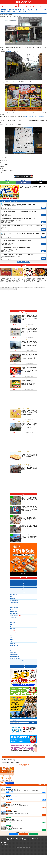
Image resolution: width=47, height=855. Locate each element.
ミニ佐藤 (7, 290)
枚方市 (11, 637)
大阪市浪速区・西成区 (14, 617)
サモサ (27, 287)
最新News (9, 5)
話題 (33, 5)
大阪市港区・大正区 (13, 611)
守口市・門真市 (12, 622)
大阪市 (11, 596)
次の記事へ (38, 180)
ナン (34, 287)
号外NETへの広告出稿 (27, 838)
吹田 (29, 2)
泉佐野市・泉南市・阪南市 (14, 656)
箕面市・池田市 (12, 628)
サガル (24, 287)
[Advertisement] (23, 302)
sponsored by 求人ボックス (12, 201)
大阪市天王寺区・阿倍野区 (14, 613)
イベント (37, 5)
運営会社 (13, 838)
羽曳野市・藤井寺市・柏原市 (15, 658)
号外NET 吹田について (22, 839)
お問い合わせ (35, 838)
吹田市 (11, 624)
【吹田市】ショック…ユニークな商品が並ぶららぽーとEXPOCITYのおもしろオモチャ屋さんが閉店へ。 (29, 527)
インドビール (10, 287)
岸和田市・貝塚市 (13, 652)
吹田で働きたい (4, 201)
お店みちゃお (26, 5)
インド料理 (15, 287)
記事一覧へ (23, 180)
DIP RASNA (2, 287)
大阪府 (10, 14)
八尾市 (11, 641)
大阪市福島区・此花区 (14, 602)
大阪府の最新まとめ (13, 594)
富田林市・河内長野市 (14, 654)
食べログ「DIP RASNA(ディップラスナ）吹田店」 (34, 116)
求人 (12, 5)
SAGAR (6, 287)
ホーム (9, 838)
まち (30, 5)
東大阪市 (11, 639)
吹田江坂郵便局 (9, 51)
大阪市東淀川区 (12, 598)
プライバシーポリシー (12, 839)
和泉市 (11, 650)
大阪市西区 (12, 609)
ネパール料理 (38, 287)
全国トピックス (3, 5)
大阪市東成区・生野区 (14, 607)
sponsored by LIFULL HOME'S (39, 784)
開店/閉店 (16, 5)
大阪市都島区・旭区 (13, 604)
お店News (21, 5)
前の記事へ (8, 180)
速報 (40, 5)
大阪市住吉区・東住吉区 (15, 615)
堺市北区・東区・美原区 (14, 645)
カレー (18, 287)
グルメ (21, 287)
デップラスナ (31, 287)
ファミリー (43, 287)
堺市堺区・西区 (12, 643)
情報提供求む (19, 838)
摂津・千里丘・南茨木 (14, 632)
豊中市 (12, 630)
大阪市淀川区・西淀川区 (14, 600)
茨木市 (11, 626)
